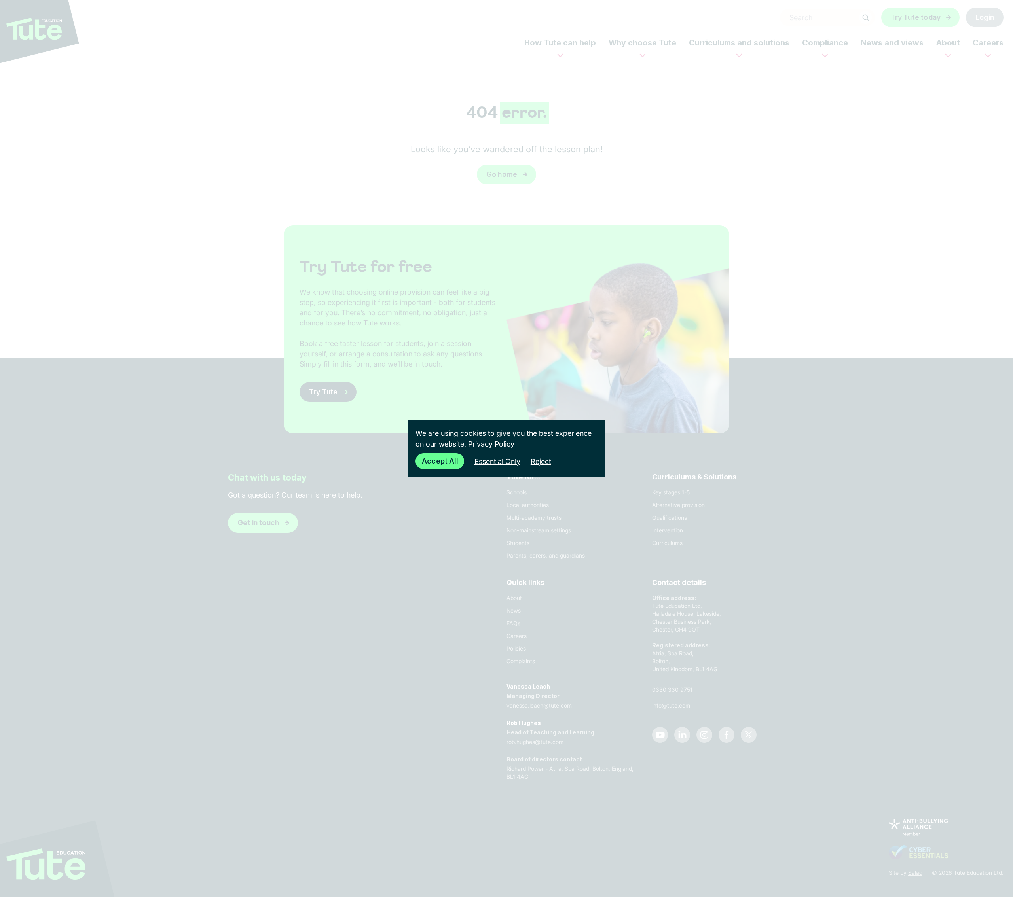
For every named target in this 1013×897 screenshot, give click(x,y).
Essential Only (497, 461)
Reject (541, 461)
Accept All (440, 461)
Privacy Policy (491, 444)
